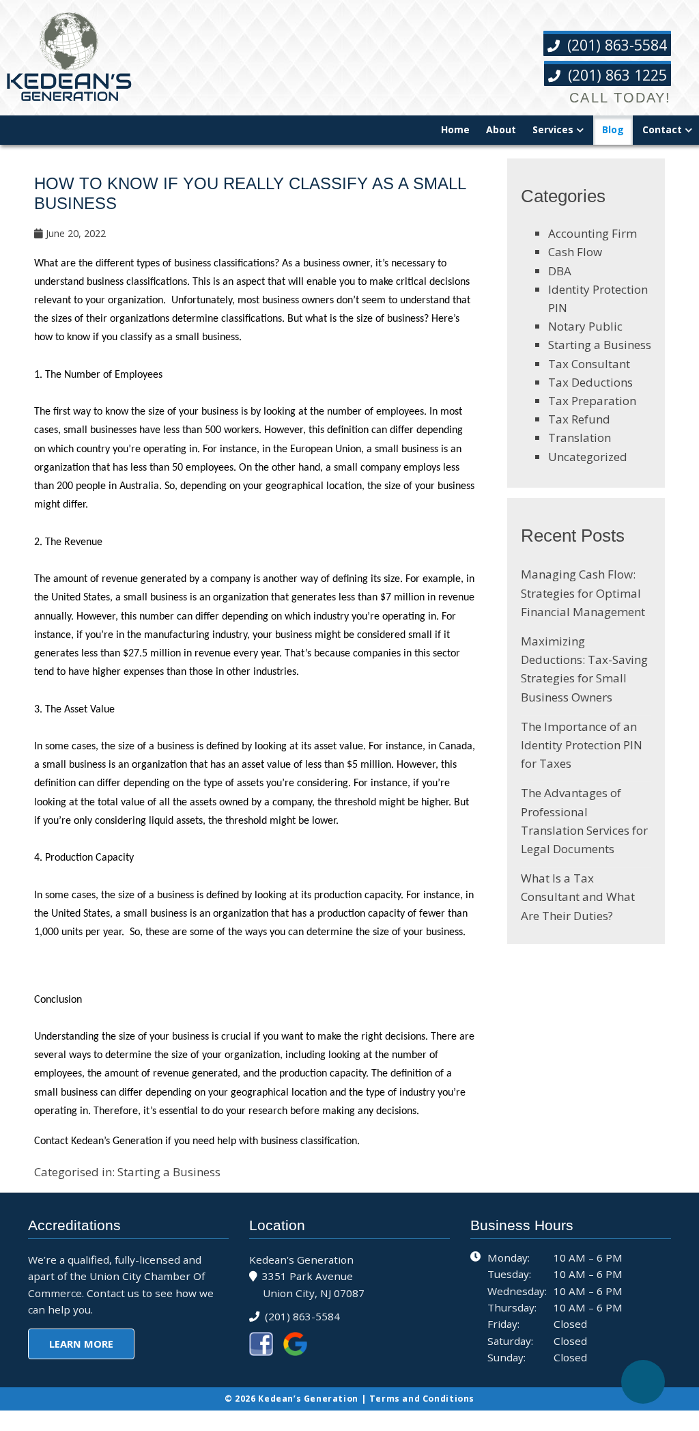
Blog (613, 129)
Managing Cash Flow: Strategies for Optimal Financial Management (583, 592)
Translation (579, 437)
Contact (662, 129)
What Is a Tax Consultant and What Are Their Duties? (578, 896)
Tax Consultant (589, 364)
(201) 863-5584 (615, 45)
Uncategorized (587, 456)
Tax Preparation (592, 400)
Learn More (81, 1343)
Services (552, 129)
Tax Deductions (590, 382)
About (501, 129)
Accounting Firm (592, 233)
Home (455, 129)
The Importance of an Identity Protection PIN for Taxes (581, 745)
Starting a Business (168, 1172)
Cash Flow (575, 252)
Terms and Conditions (421, 1398)
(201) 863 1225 (615, 75)
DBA (559, 271)
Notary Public (585, 326)
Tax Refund (579, 419)
